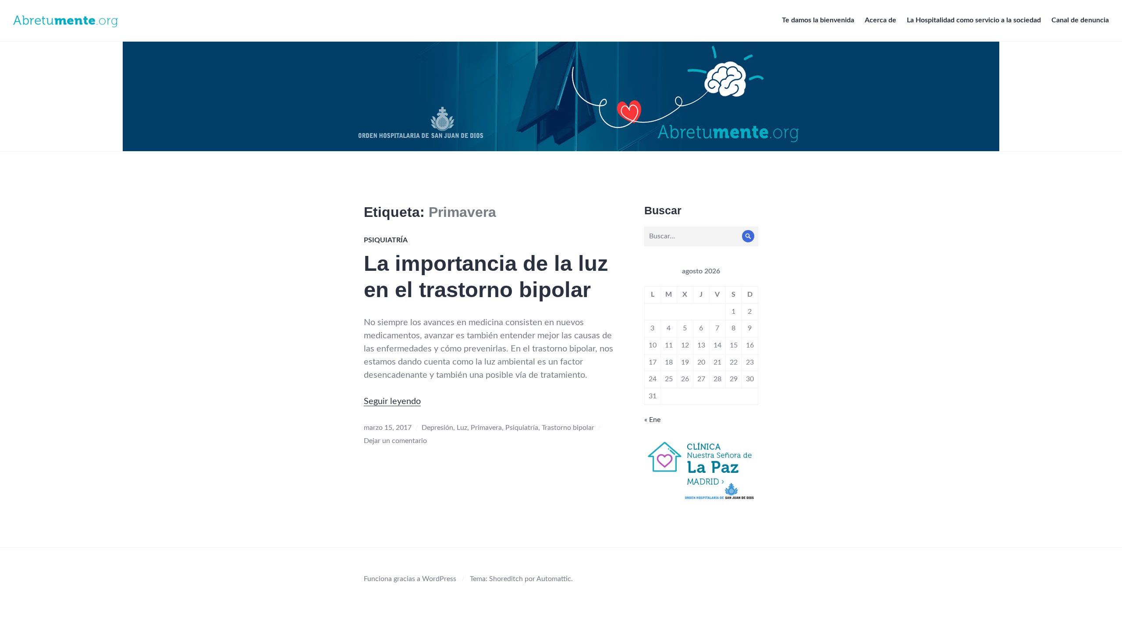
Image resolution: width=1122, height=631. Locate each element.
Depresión (437, 427)
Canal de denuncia (1080, 20)
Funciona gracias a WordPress (410, 578)
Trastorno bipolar (568, 427)
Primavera (486, 427)
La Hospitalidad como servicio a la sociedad (974, 20)
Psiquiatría (386, 240)
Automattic (553, 578)
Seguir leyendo (392, 401)
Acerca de (880, 20)
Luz (462, 427)
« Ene (652, 419)
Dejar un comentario (395, 440)
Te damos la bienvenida (818, 20)
